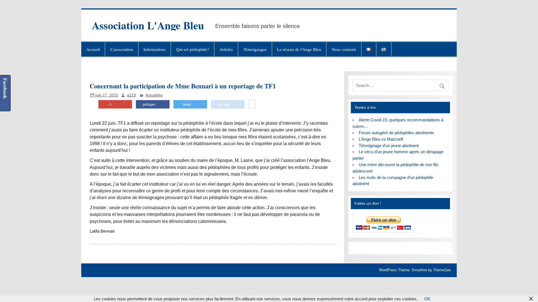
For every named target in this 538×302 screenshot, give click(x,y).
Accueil (93, 49)
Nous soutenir (344, 49)
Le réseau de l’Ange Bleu (299, 49)
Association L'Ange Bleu (148, 25)
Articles (226, 49)
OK (427, 298)
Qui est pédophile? (192, 49)
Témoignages (255, 49)
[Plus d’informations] (252, 104)
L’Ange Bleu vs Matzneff (381, 139)
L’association (121, 49)
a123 (131, 95)
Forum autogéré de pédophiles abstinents (396, 132)
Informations (154, 49)
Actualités (154, 95)
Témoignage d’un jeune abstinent (389, 145)
